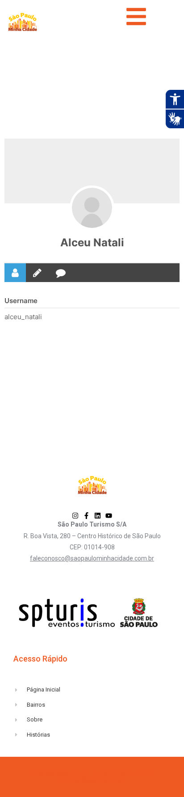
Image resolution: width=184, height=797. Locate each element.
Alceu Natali (92, 242)
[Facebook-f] (86, 515)
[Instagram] (75, 515)
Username (21, 300)
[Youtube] (108, 515)
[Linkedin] (97, 515)
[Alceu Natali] (92, 208)
